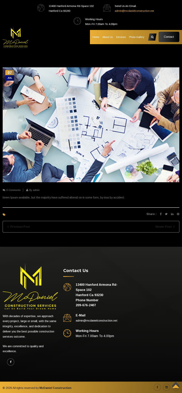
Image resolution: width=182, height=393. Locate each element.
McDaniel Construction (55, 387)
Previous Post (19, 226)
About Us (107, 37)
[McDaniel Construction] (15, 36)
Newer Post (164, 226)
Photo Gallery (136, 37)
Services (121, 37)
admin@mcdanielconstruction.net (134, 10)
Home (96, 37)
